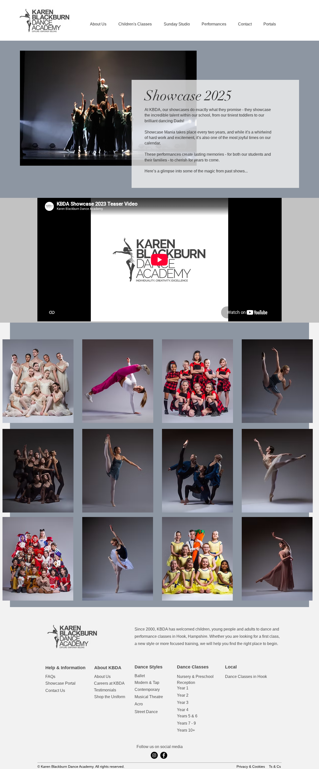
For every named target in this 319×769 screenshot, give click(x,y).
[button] (214, 24)
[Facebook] (163, 755)
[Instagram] (154, 755)
